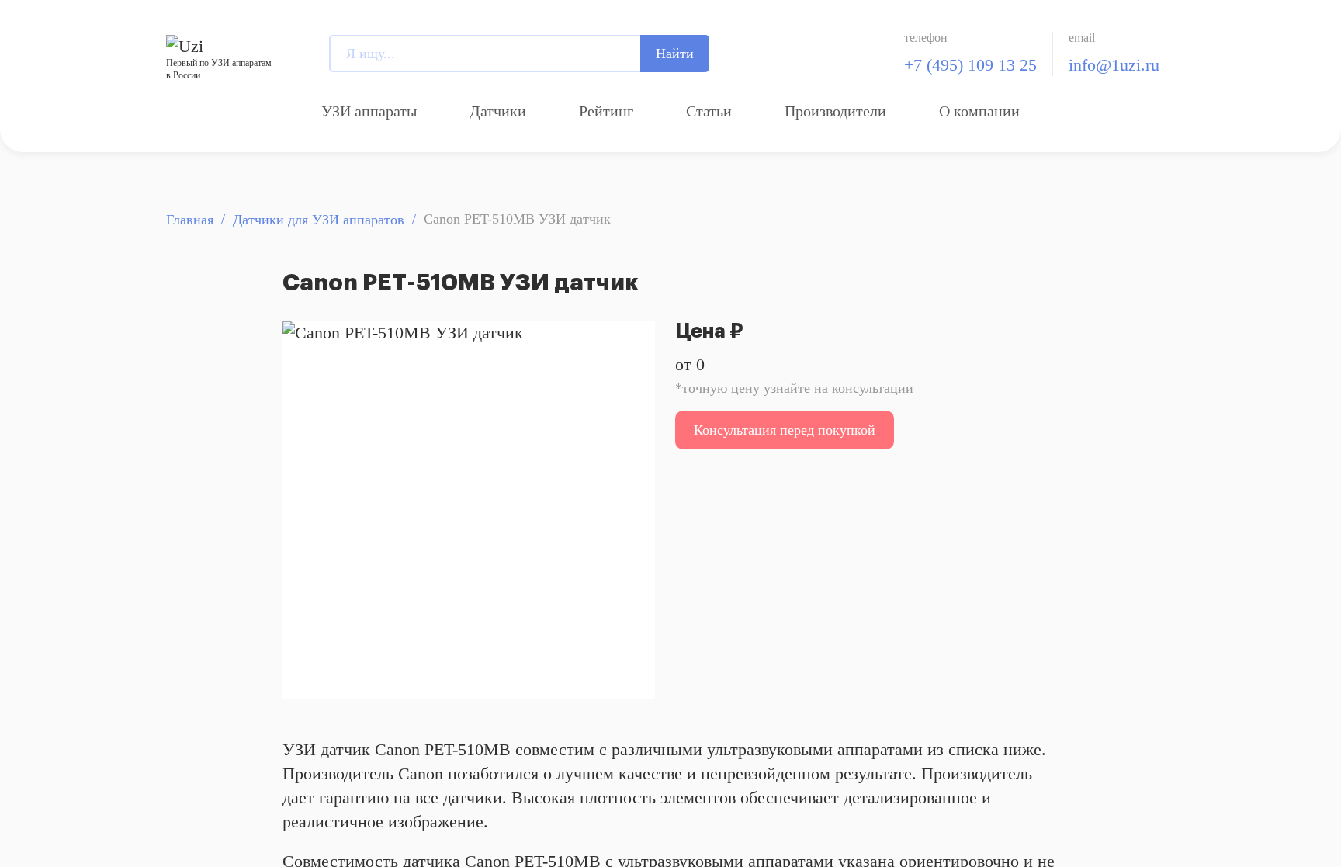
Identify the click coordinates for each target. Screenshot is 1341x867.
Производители (835, 111)
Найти (675, 53)
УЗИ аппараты (369, 111)
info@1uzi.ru (1114, 65)
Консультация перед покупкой (784, 430)
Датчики (498, 111)
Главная (189, 219)
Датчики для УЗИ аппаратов (318, 219)
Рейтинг (606, 111)
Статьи (709, 111)
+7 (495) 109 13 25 (970, 65)
